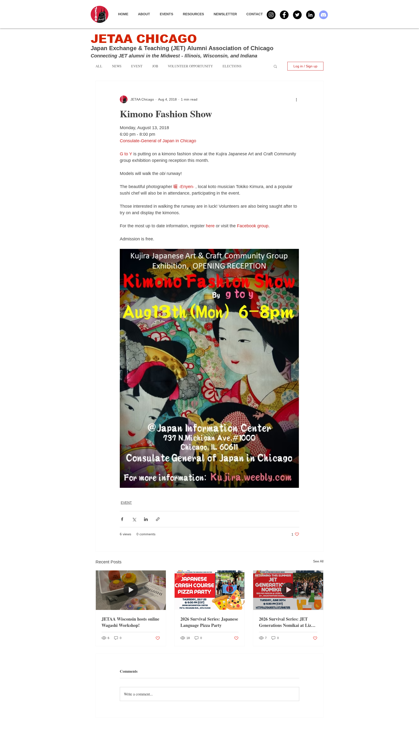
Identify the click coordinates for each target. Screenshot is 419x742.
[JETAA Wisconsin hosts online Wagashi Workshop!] (131, 590)
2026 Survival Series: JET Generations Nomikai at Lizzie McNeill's (287, 622)
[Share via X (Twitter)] (134, 519)
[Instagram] (271, 14)
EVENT (126, 503)
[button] (168, 14)
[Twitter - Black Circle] (297, 14)
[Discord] (323, 14)
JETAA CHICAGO (144, 38)
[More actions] (296, 99)
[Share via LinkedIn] (146, 519)
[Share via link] (157, 519)
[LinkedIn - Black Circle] (310, 14)
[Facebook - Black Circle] (284, 14)
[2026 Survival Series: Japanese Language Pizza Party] (210, 590)
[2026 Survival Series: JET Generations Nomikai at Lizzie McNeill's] (288, 590)
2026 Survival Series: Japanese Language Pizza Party (209, 622)
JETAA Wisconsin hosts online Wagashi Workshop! (130, 622)
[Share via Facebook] (122, 519)
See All (318, 561)
